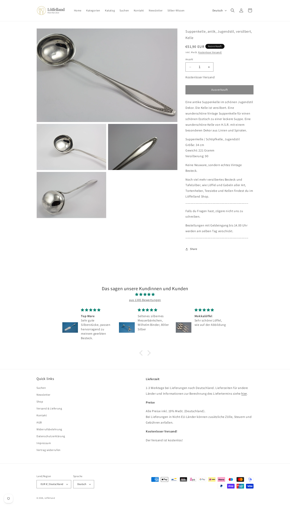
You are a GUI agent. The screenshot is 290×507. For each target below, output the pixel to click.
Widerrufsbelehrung (49, 429)
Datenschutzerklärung (50, 436)
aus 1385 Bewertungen (145, 300)
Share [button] (193, 249)
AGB (39, 422)
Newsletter (43, 394)
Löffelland (50, 498)
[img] (145, 294)
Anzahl (189, 59)
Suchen (41, 388)
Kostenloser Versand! (210, 52)
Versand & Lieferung (49, 408)
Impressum (43, 443)
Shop (39, 401)
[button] (232, 10)
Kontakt (41, 415)
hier (244, 394)
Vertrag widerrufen (48, 450)
